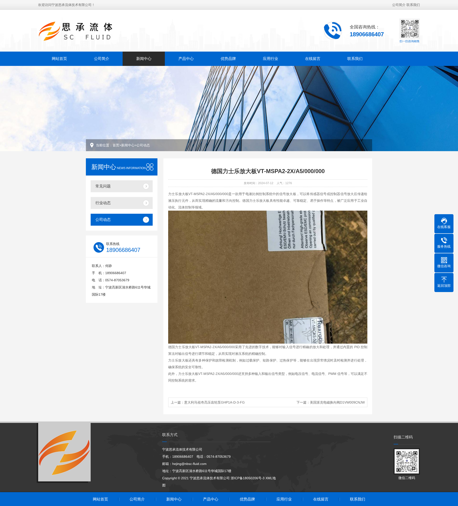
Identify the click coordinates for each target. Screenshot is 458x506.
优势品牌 (228, 59)
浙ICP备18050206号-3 (248, 478)
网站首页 (59, 59)
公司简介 (399, 5)
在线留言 (312, 59)
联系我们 (413, 5)
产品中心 (186, 59)
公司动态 (143, 145)
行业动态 (103, 203)
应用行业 (270, 59)
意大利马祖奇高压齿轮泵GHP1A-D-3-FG (214, 402)
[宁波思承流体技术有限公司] (83, 30)
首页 (116, 145)
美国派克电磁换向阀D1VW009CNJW (337, 402)
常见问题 (103, 186)
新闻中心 (143, 59)
